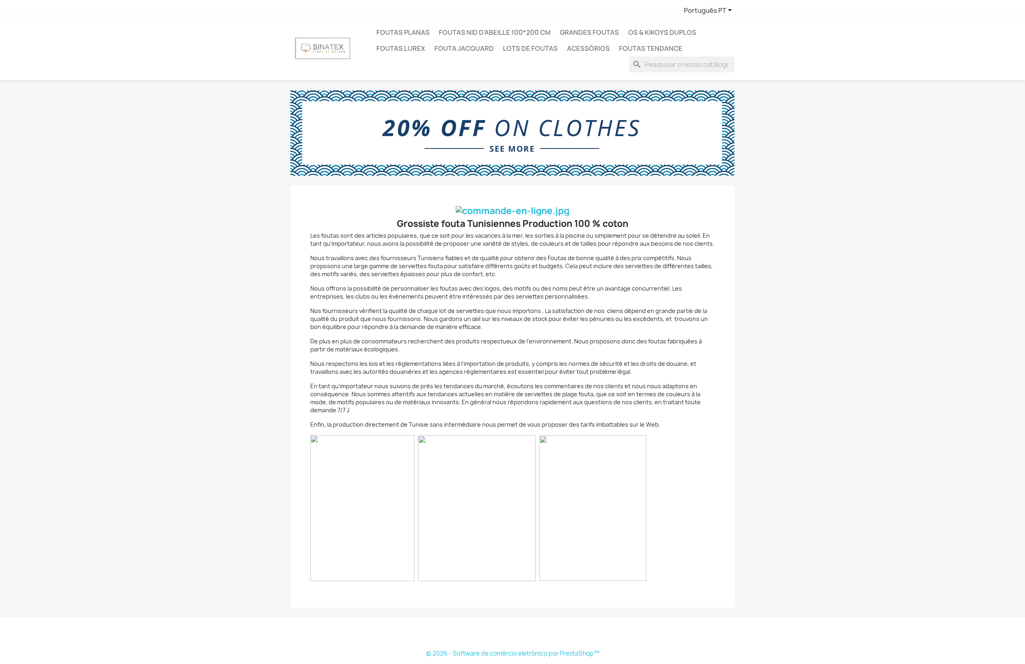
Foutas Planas (403, 32)
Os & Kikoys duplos (662, 32)
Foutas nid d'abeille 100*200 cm (495, 32)
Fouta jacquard (464, 48)
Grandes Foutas (589, 32)
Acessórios (588, 48)
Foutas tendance (650, 48)
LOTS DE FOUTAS (530, 48)
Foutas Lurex (400, 48)
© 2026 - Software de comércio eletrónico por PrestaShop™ (512, 653)
